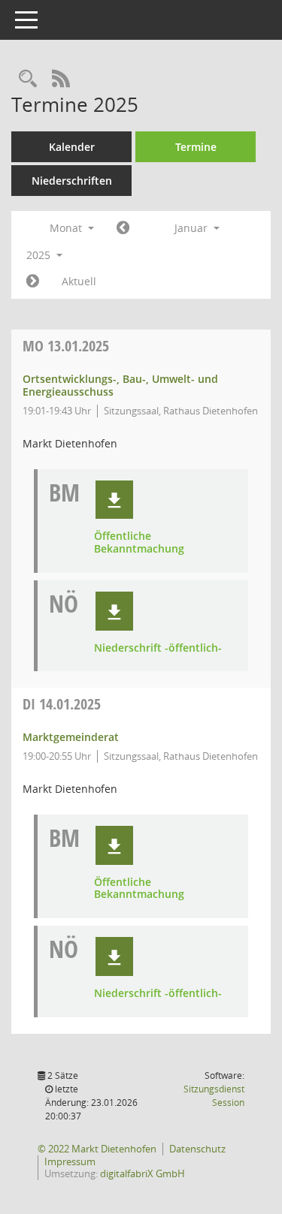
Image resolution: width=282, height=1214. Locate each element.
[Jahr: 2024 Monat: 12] (123, 228)
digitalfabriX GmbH (142, 1173)
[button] (114, 500)
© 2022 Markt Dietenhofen (97, 1148)
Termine (196, 147)
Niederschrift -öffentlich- (158, 648)
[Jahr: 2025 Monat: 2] (32, 281)
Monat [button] (67, 228)
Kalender (72, 147)
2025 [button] (39, 255)
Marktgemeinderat (71, 737)
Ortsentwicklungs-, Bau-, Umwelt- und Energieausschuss (120, 385)
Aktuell (79, 281)
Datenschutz (197, 1148)
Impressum (70, 1161)
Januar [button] (192, 228)
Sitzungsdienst (213, 1096)
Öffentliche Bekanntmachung (139, 543)
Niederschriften (72, 180)
